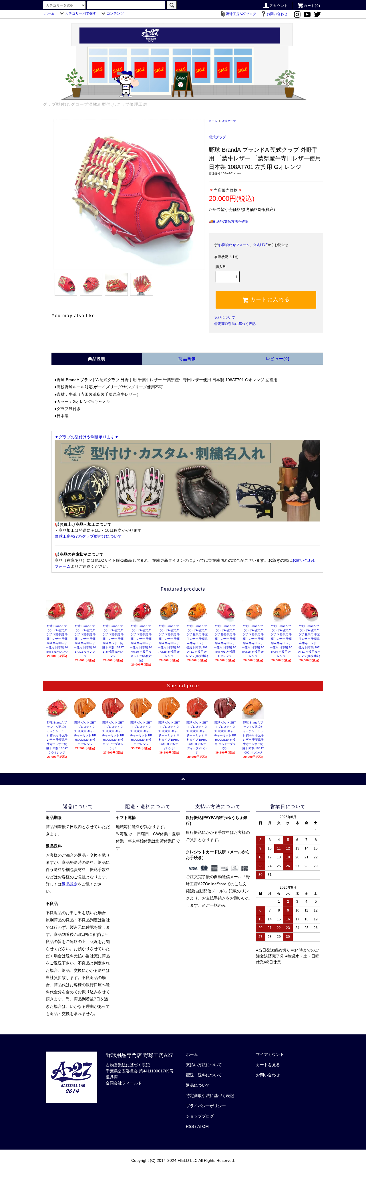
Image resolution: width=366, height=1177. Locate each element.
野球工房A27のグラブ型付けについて (88, 536)
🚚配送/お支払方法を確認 (228, 221)
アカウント (278, 6)
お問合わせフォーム (234, 245)
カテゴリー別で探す (80, 13)
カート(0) (312, 6)
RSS (190, 1126)
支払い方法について (204, 1064)
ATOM (203, 1126)
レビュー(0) (278, 358)
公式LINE (260, 245)
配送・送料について (204, 1075)
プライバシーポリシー (206, 1106)
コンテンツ (115, 13)
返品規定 (70, 884)
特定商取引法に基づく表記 (235, 324)
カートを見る (268, 1064)
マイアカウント (270, 1054)
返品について (224, 317)
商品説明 (97, 358)
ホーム (49, 13)
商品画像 (187, 358)
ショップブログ (200, 1116)
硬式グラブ (229, 121)
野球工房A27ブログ (241, 14)
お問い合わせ (277, 14)
